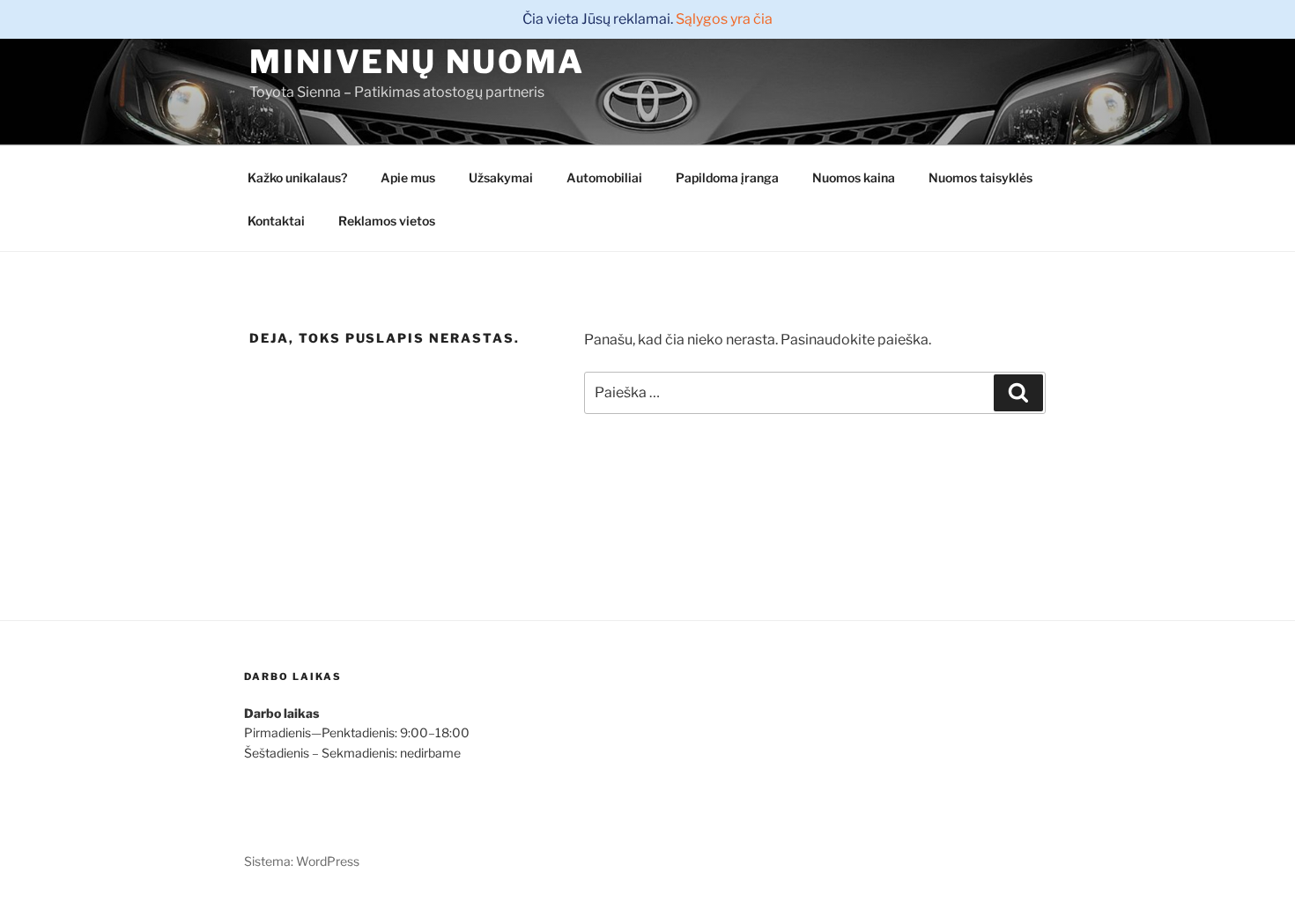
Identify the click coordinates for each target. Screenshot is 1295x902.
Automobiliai (604, 177)
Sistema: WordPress (301, 861)
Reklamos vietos (386, 220)
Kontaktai (276, 220)
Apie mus (408, 177)
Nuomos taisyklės (980, 177)
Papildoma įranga (727, 177)
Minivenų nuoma (417, 61)
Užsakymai (501, 177)
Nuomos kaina (853, 177)
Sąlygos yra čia (724, 19)
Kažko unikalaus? (297, 177)
